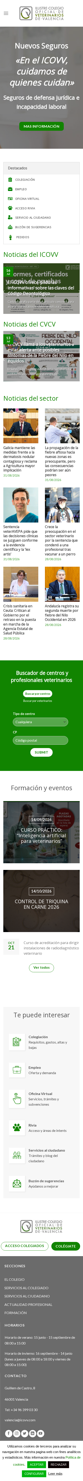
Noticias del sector (30, 398)
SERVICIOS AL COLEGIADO (26, 1288)
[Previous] (4, 292)
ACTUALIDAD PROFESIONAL (28, 1304)
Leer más (55, 1473)
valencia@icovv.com (20, 1420)
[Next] (79, 292)
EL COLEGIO (14, 1279)
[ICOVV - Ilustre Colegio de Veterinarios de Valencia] (41, 13)
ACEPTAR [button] (36, 1464)
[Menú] (6, 13)
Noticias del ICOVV (30, 254)
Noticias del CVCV (29, 324)
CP (15, 732)
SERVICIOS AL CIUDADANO (27, 1296)
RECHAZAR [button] (58, 1464)
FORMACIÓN (15, 1313)
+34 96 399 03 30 (24, 1410)
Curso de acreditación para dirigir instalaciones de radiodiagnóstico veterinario (51, 948)
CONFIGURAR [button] (34, 1473)
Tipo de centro (24, 714)
